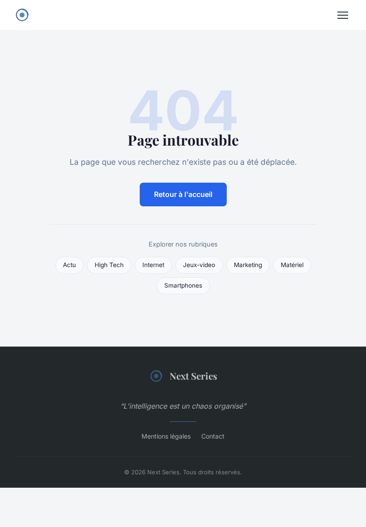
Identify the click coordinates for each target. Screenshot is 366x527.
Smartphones (183, 285)
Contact (213, 436)
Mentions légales (166, 436)
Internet (153, 264)
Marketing (248, 264)
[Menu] (343, 15)
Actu (69, 264)
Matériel (292, 264)
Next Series (193, 375)
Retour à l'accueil (183, 194)
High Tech (109, 264)
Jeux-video (199, 264)
